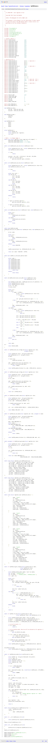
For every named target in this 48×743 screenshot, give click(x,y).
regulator (27, 6)
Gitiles (7, 741)
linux (6, 6)
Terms (14, 741)
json (46, 741)
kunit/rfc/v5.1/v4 (13, 6)
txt (43, 741)
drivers (22, 6)
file (27, 9)
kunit (2, 6)
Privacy (11, 741)
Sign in (45, 2)
